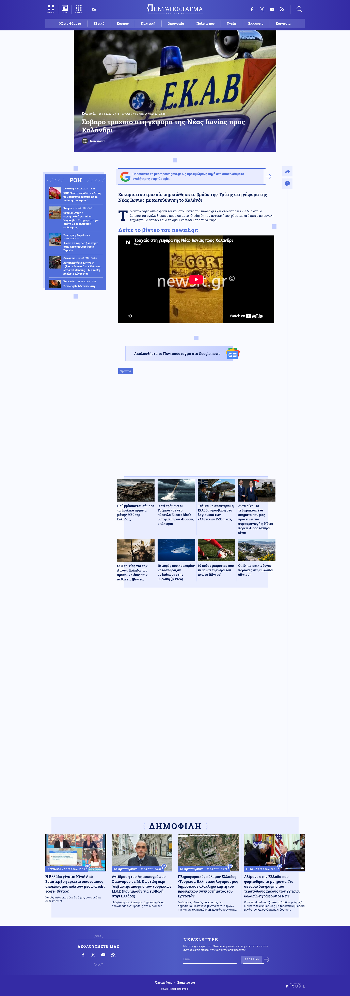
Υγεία (231, 23)
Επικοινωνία (186, 982)
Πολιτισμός (205, 23)
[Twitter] (262, 9)
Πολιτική (148, 23)
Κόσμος (123, 23)
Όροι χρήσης (163, 982)
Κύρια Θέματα (70, 23)
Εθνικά (99, 23)
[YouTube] (272, 9)
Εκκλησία (256, 23)
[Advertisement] (196, 429)
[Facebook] (252, 9)
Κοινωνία (283, 23)
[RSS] (282, 9)
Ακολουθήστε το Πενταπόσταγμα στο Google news (177, 353)
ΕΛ (94, 9)
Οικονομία (176, 23)
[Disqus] (196, 650)
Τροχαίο (125, 371)
